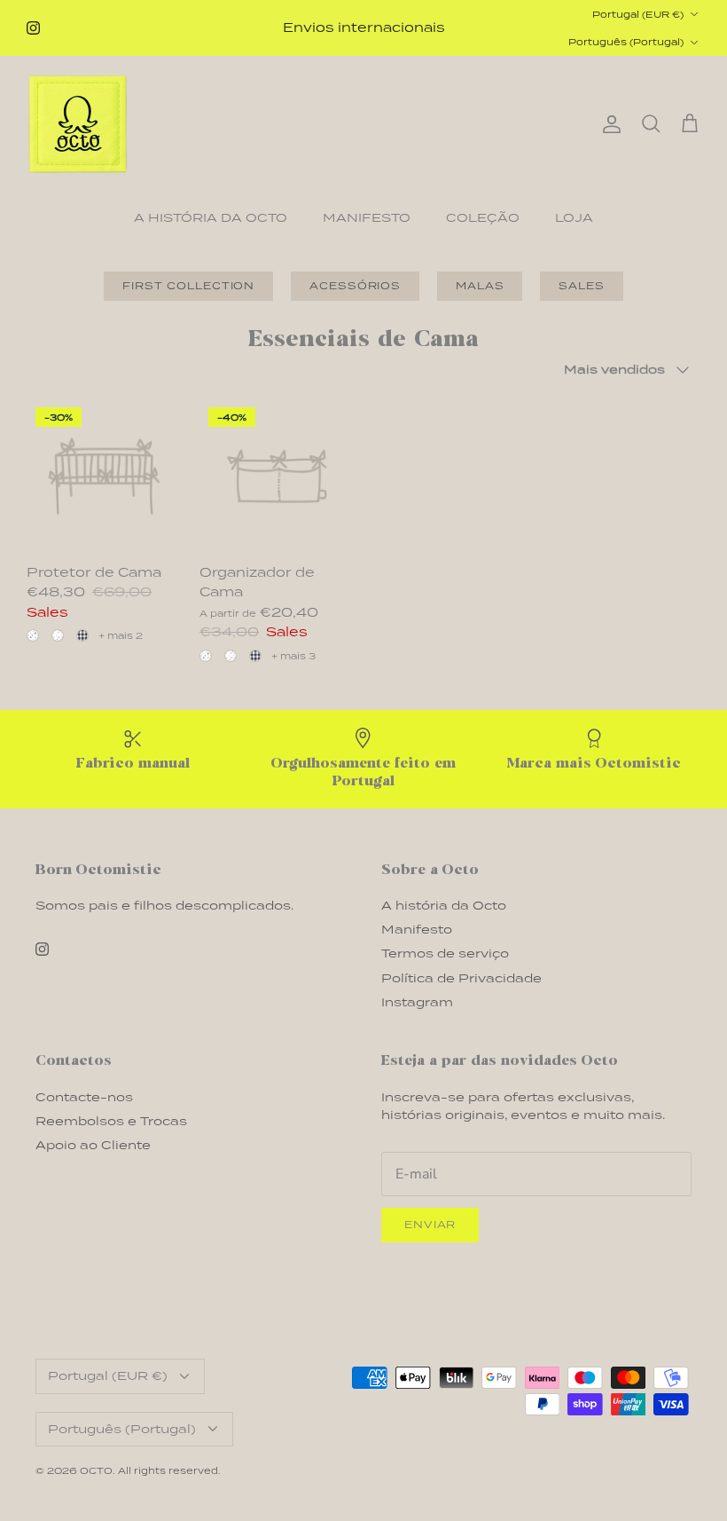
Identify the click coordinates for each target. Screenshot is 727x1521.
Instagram (417, 1002)
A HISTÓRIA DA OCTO (210, 218)
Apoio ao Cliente (93, 1145)
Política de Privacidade (461, 978)
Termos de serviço (445, 953)
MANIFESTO (366, 218)
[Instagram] (33, 28)
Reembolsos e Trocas (111, 1121)
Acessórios (355, 286)
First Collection (188, 286)
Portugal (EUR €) (638, 14)
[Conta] (608, 124)
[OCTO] (78, 124)
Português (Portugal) (626, 41)
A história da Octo (443, 905)
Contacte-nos (84, 1097)
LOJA (574, 218)
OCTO (96, 1470)
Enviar (430, 1224)
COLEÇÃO (483, 218)
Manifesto (416, 929)
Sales (581, 286)
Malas (480, 286)
